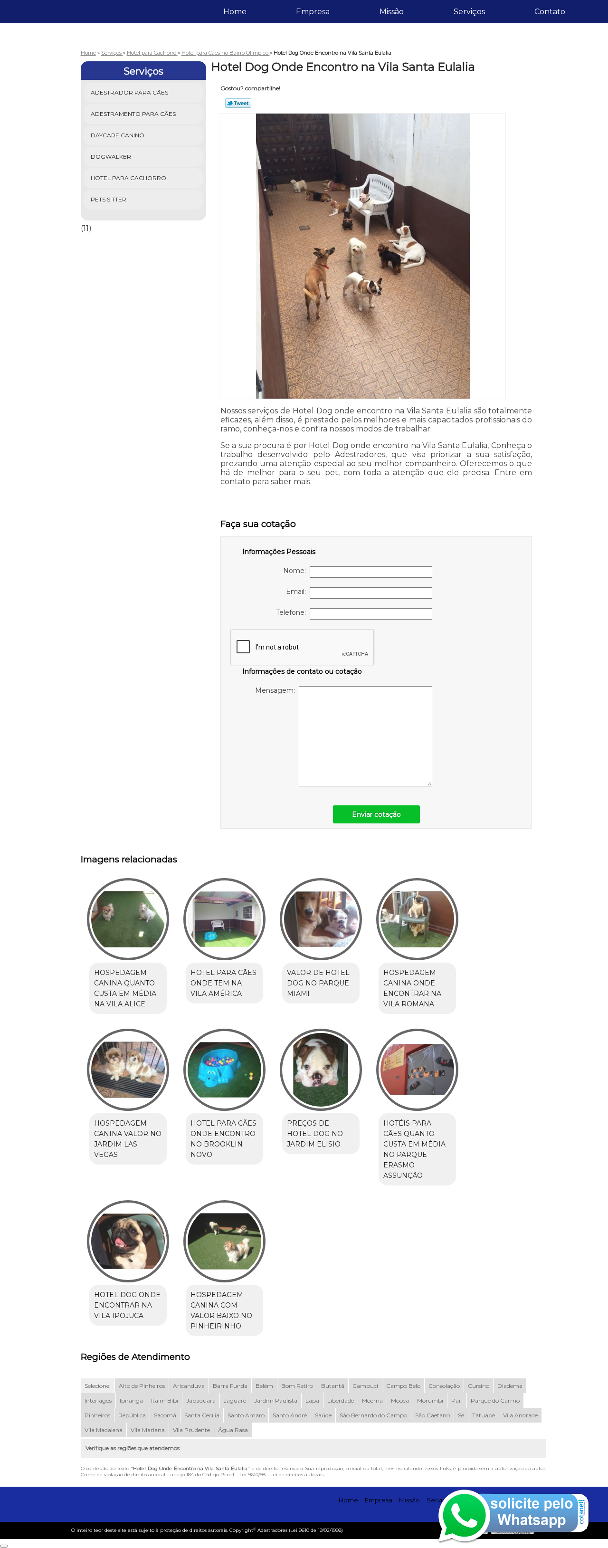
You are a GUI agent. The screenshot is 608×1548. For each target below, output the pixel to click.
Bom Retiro (297, 1385)
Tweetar (238, 103)
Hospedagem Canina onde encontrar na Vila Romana (412, 988)
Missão (392, 11)
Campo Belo (403, 1385)
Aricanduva (189, 1385)
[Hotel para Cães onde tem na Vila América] (224, 919)
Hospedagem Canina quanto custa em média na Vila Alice (125, 988)
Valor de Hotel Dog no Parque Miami (318, 983)
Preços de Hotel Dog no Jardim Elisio (315, 1133)
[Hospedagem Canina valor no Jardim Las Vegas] (128, 1070)
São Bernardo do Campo (373, 1415)
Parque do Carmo (495, 1400)
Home (235, 11)
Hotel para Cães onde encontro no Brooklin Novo (223, 1139)
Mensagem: (277, 690)
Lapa (312, 1400)
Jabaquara (201, 1400)
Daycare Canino (117, 135)
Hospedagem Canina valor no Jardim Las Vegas (128, 1139)
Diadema (509, 1385)
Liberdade (340, 1400)
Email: (298, 591)
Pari (457, 1400)
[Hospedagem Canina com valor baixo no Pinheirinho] (224, 1241)
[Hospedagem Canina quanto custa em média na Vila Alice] (128, 919)
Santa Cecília (201, 1415)
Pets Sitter (108, 199)
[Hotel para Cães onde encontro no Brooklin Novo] (224, 1070)
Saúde (323, 1415)
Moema (372, 1400)
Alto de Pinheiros (142, 1385)
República (132, 1415)
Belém (264, 1385)
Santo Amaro (246, 1415)
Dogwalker (111, 156)
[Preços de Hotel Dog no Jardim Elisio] (321, 1070)
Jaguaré (235, 1400)
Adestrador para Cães (129, 92)
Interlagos (98, 1400)
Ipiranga (131, 1400)
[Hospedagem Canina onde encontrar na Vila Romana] (417, 919)
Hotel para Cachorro (128, 178)
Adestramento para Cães (133, 113)
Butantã (332, 1385)
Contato (549, 11)
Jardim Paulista (275, 1400)
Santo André (290, 1415)
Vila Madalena (104, 1429)
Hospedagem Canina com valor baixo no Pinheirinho (221, 1310)
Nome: (296, 570)
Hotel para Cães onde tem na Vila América (223, 983)
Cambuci (365, 1385)
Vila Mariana (148, 1429)
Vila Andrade (520, 1415)
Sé (461, 1415)
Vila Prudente (191, 1429)
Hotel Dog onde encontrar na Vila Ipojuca (127, 1305)
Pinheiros (97, 1415)
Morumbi (430, 1400)
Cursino (478, 1385)
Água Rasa (233, 1429)
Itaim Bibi (164, 1400)
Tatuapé (483, 1415)
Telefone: (293, 612)
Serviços (469, 11)
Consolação (444, 1385)
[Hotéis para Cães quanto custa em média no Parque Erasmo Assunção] (417, 1070)
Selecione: (98, 1385)
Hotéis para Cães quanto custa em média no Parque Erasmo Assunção (414, 1149)
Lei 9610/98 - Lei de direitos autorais (281, 1475)
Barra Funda (230, 1385)
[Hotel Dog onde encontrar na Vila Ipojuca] (128, 1241)
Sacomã (165, 1415)
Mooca (400, 1400)
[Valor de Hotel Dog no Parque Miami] (321, 919)
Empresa (313, 11)
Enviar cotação (376, 814)
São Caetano (432, 1415)
